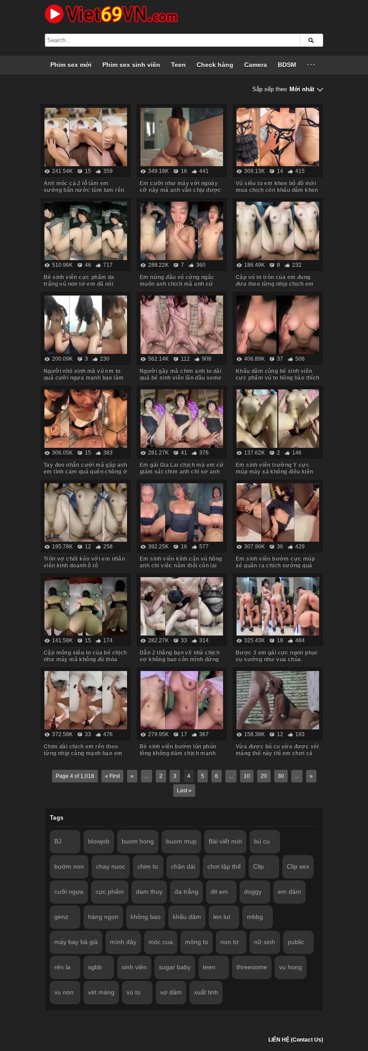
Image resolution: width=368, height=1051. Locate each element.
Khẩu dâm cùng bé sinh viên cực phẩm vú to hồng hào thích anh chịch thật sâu (278, 378)
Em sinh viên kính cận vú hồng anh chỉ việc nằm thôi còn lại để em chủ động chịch (181, 565)
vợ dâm (171, 992)
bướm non (69, 866)
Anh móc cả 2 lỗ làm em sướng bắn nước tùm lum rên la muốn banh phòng (84, 190)
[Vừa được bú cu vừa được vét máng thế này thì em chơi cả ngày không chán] (278, 700)
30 (281, 776)
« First (112, 776)
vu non (64, 992)
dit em (219, 891)
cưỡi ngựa (68, 891)
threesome (252, 967)
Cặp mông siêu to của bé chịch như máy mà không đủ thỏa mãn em (85, 659)
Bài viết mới (225, 841)
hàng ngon (103, 916)
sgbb (95, 967)
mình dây (123, 941)
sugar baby (175, 967)
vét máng (101, 992)
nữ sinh (264, 941)
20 (264, 776)
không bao (146, 916)
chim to (147, 866)
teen (209, 967)
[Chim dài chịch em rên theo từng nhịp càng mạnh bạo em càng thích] (85, 700)
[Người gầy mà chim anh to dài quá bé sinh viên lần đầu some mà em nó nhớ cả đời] (181, 325)
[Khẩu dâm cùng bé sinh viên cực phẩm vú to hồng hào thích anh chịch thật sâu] (278, 325)
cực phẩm (110, 891)
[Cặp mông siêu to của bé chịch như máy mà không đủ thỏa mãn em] (85, 606)
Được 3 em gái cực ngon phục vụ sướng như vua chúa (277, 655)
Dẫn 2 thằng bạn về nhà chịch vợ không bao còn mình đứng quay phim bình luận (179, 659)
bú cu (262, 841)
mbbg (255, 916)
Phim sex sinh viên (131, 64)
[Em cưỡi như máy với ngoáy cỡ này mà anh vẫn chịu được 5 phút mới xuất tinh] (181, 137)
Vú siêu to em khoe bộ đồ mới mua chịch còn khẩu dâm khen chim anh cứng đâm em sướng (277, 190)
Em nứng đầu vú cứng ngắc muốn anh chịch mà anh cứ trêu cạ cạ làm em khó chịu (177, 284)
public (296, 941)
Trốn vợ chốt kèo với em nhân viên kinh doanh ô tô (84, 562)
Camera (255, 64)
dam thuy (149, 891)
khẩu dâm (187, 916)
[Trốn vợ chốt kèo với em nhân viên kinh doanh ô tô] (85, 512)
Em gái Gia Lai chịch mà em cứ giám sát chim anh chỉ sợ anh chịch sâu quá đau (182, 471)
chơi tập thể (224, 866)
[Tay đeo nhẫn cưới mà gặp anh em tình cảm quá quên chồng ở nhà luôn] (85, 418)
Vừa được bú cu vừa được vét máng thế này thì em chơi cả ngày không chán (277, 753)
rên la (62, 967)
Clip (258, 866)
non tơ (229, 941)
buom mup (181, 841)
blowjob (99, 841)
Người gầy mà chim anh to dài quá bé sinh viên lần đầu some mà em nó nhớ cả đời (181, 378)
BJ (57, 841)
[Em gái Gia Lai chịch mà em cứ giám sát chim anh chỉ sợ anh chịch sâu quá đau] (181, 418)
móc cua (161, 941)
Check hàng (215, 64)
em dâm (289, 891)
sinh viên (134, 967)
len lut (221, 916)
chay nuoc (110, 866)
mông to (196, 941)
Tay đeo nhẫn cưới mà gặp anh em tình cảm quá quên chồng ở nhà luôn (85, 471)
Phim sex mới (71, 64)
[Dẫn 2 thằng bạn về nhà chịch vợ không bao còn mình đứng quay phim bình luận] (181, 606)
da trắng (186, 891)
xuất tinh (206, 992)
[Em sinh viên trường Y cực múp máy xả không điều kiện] (278, 418)
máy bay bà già (76, 941)
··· (311, 64)
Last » (184, 790)
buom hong (138, 841)
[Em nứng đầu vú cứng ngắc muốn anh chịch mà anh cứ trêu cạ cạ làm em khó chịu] (181, 231)
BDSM (287, 64)
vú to (133, 992)
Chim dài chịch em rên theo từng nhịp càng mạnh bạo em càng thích (83, 753)
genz (61, 916)
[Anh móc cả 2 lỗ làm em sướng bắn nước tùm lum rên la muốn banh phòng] (85, 137)
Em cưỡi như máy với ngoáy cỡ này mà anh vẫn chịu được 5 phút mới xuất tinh (180, 190)
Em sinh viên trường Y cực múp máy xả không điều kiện (274, 468)
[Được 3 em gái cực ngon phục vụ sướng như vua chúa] (278, 606)
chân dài (183, 866)
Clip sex (298, 866)
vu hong (290, 967)
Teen (178, 64)
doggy (253, 891)
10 (247, 776)
